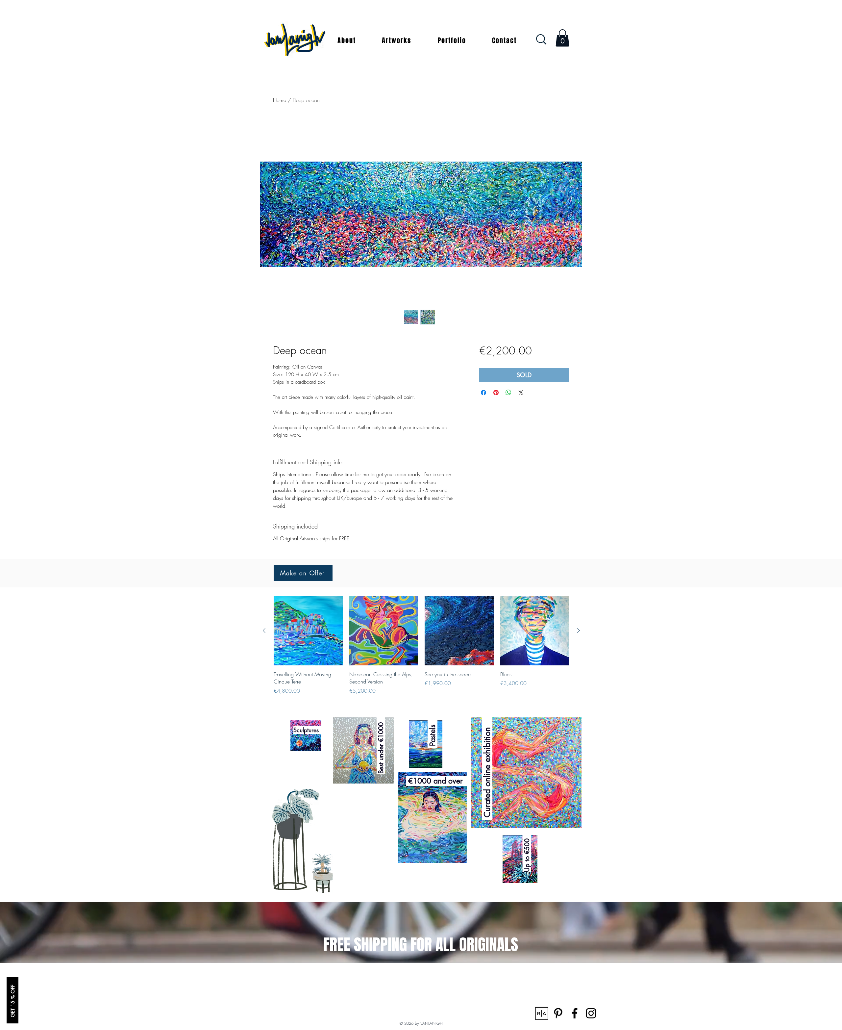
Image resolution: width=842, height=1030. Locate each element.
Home (279, 100)
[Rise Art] (542, 1013)
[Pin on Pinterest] (496, 393)
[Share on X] (521, 393)
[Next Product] (578, 630)
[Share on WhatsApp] (508, 393)
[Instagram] (591, 1013)
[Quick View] (308, 630)
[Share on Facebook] (483, 393)
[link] (562, 38)
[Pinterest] (558, 1013)
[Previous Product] (264, 630)
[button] (347, 40)
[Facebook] (575, 1013)
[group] (421, 645)
